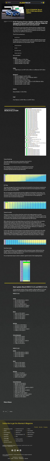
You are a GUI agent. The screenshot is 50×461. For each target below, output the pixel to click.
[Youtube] (17, 450)
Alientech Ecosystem (8, 428)
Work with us (30, 434)
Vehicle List (18, 432)
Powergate (6, 434)
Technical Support (19, 434)
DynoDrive (6, 436)
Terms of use (16, 458)
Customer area (19, 428)
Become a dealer (31, 432)
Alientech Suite (19, 430)
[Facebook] (12, 450)
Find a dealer (30, 430)
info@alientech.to (10, 446)
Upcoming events (19, 440)
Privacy (9, 458)
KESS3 (5, 430)
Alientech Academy (8, 442)
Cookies (12, 458)
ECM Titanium (7, 432)
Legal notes (26, 458)
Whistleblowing (21, 458)
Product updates (19, 439)
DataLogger (6, 438)
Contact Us (30, 436)
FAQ (17, 436)
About (29, 428)
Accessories (6, 440)
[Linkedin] (20, 450)
